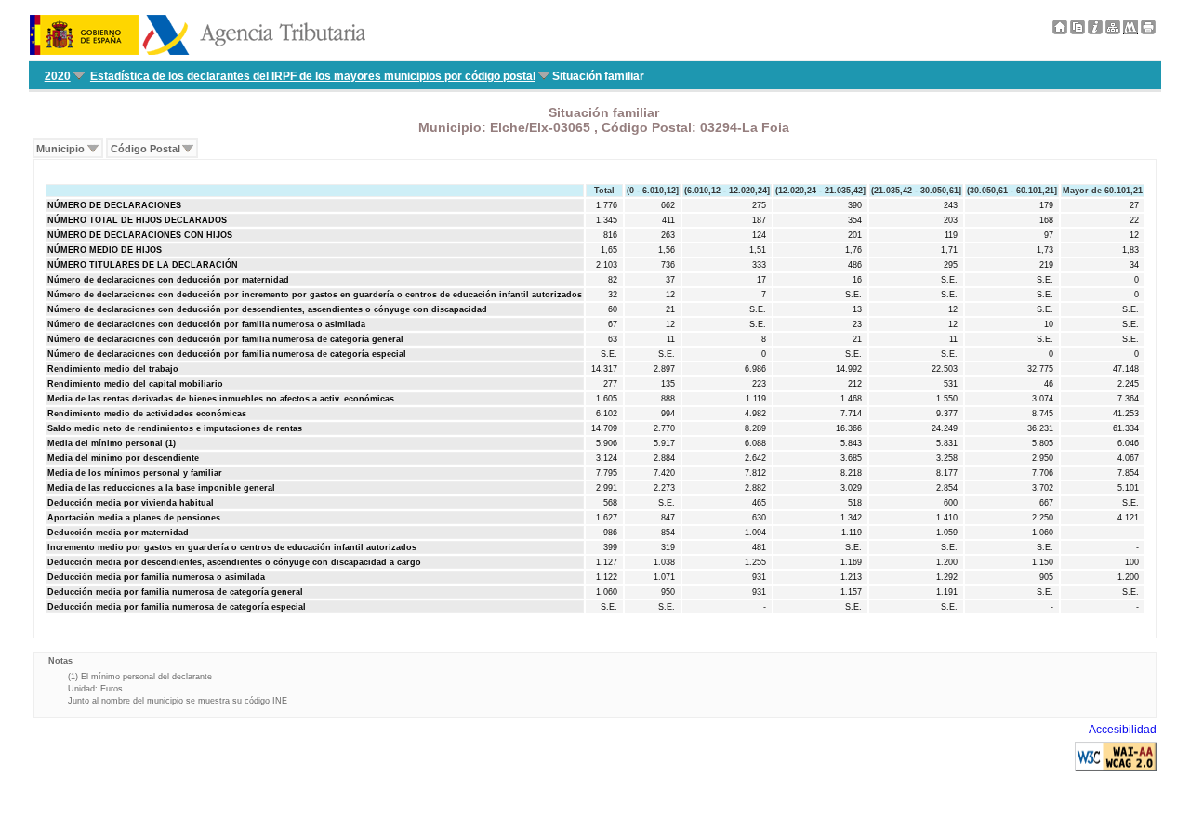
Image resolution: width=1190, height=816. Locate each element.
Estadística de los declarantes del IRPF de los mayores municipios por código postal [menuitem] (313, 76)
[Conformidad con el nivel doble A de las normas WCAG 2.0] (1116, 767)
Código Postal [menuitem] (145, 148)
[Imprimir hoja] (1148, 30)
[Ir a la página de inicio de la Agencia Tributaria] (197, 51)
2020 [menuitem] (58, 76)
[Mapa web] (1112, 30)
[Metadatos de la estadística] (1130, 30)
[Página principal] (1059, 30)
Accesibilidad (1123, 729)
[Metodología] (1095, 30)
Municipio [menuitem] (60, 148)
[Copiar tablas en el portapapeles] (1077, 30)
